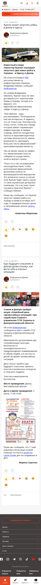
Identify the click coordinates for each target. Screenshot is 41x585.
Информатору (19, 327)
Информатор (10, 88)
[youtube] (33, 559)
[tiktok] (27, 559)
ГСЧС (5, 495)
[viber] (20, 559)
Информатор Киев (21, 572)
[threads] (39, 559)
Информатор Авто (34, 572)
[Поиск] (32, 3)
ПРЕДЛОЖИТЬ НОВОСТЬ (20, 520)
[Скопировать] (17, 42)
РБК (27, 77)
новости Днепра (9, 246)
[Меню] (37, 3)
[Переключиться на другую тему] (27, 3)
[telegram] (14, 559)
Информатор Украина (6, 572)
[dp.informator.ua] (5, 3)
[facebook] (1, 559)
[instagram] (7, 559)
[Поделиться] (12, 42)
